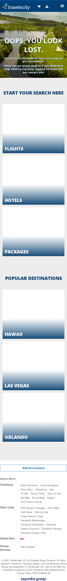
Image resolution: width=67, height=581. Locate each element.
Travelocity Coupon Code (33, 532)
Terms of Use (54, 493)
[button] (39, 6)
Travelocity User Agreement (46, 569)
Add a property (28, 546)
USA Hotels (26, 512)
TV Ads (24, 493)
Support (51, 497)
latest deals (30, 65)
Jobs (51, 489)
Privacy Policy (38, 493)
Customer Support (33, 69)
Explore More (7, 478)
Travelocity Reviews (52, 528)
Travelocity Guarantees (32, 524)
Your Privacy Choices (31, 501)
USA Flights (54, 508)
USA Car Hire (41, 512)
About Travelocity (29, 485)
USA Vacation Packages (33, 508)
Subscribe (51, 524)
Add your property (34, 468)
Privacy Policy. (24, 573)
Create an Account (30, 528)
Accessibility (38, 497)
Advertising (41, 489)
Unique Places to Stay (32, 516)
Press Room (27, 489)
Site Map (25, 497)
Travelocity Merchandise (33, 520)
